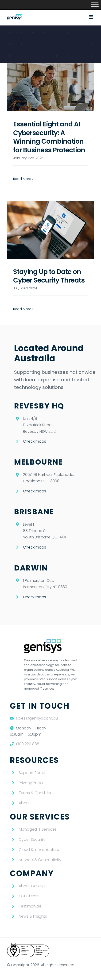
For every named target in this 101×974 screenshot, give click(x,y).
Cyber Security (32, 839)
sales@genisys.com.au (37, 718)
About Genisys (32, 886)
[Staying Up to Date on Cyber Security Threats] (50, 230)
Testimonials (30, 906)
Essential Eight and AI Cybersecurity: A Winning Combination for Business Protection (49, 137)
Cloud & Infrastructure (39, 849)
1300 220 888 (27, 744)
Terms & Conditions (36, 792)
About (24, 803)
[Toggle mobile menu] (91, 16)
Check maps (34, 441)
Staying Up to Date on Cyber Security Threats (49, 276)
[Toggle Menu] (95, 4)
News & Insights (33, 916)
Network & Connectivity (40, 859)
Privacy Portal (31, 783)
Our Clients (29, 896)
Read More (22, 178)
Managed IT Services (38, 829)
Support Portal (32, 772)
